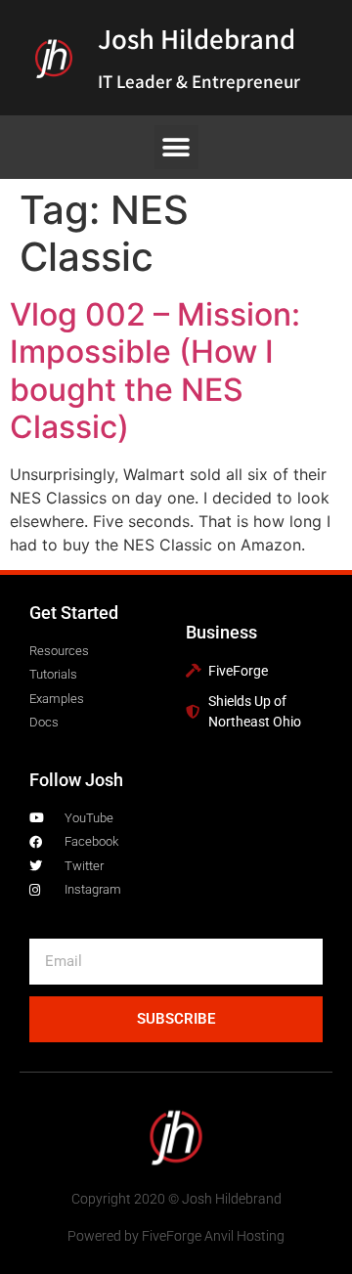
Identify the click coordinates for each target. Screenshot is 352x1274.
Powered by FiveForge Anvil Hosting (176, 1236)
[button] (176, 147)
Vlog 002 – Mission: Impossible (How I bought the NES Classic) (155, 370)
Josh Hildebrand (196, 38)
